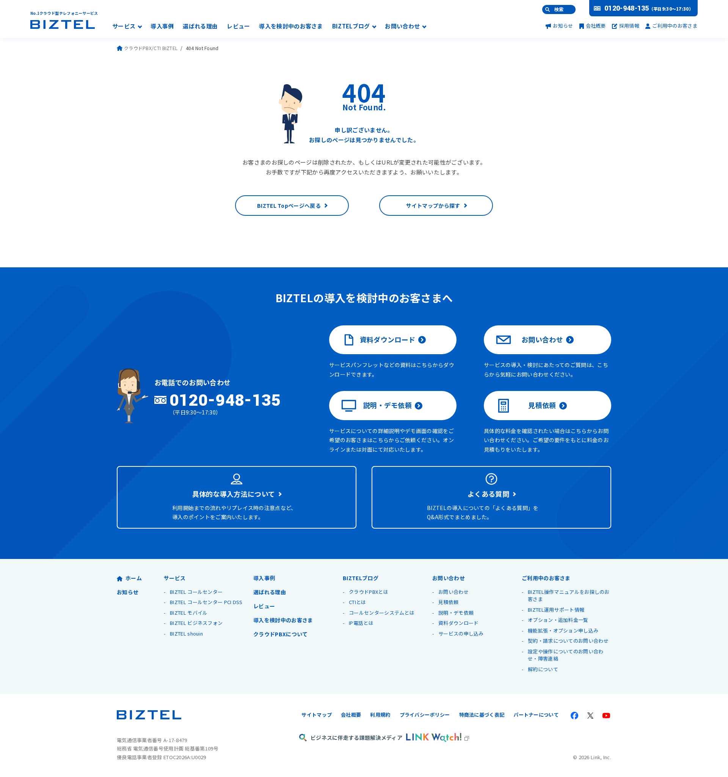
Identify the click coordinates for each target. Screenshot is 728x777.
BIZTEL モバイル (188, 612)
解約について (543, 669)
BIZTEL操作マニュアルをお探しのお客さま (569, 595)
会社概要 (596, 25)
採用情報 (629, 25)
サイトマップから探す (433, 205)
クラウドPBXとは (368, 591)
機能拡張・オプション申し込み (563, 630)
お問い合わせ (402, 26)
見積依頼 (542, 405)
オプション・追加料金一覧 (558, 619)
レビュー (238, 26)
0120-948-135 (626, 8)
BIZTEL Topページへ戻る (289, 205)
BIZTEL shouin (186, 633)
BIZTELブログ (351, 26)
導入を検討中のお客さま (291, 26)
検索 (558, 9)
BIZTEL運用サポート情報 (556, 609)
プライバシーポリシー (425, 714)
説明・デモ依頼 (387, 405)
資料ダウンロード (387, 339)
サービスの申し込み (461, 633)
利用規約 (380, 714)
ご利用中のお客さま (675, 25)
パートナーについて (536, 714)
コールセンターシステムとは (381, 612)
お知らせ (563, 25)
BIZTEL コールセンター (196, 591)
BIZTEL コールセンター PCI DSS (206, 602)
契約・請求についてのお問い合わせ (568, 640)
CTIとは (357, 602)
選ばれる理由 (200, 26)
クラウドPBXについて (280, 634)
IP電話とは (361, 622)
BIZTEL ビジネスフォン (196, 622)
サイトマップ (316, 714)
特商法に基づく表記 (482, 714)
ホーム (134, 578)
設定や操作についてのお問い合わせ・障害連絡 (566, 655)
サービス (123, 26)
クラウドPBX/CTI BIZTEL (150, 48)
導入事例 (162, 26)
